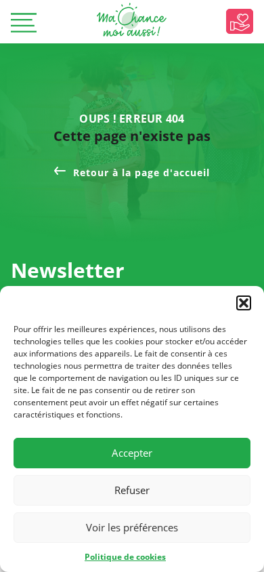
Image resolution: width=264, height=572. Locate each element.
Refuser (132, 490)
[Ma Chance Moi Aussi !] (131, 20)
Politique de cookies (125, 557)
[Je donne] (239, 21)
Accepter (132, 452)
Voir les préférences (132, 527)
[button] (243, 303)
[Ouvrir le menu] (24, 24)
